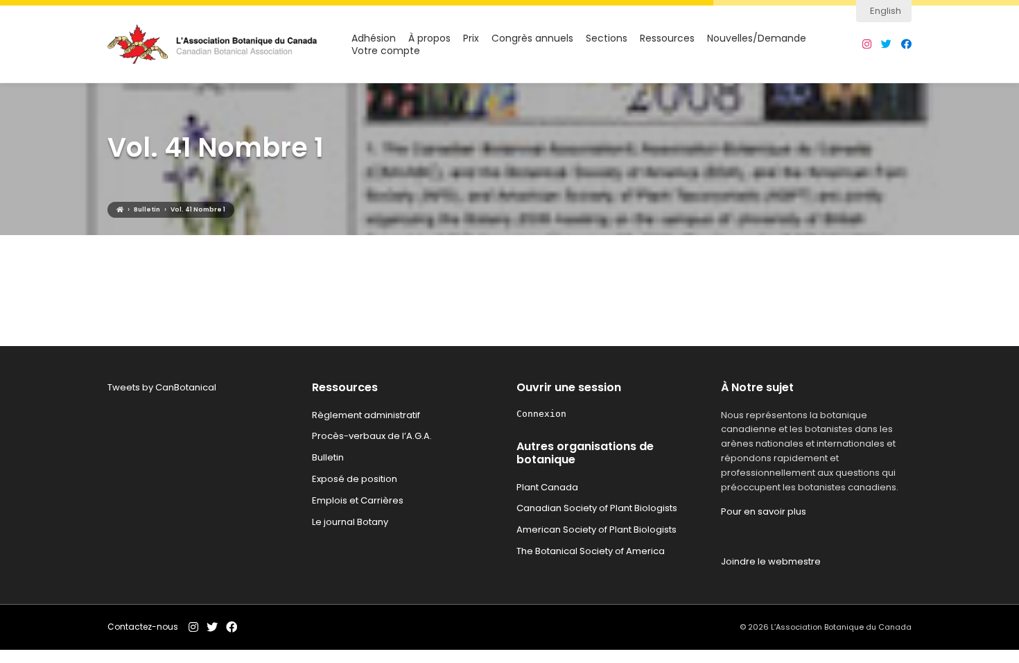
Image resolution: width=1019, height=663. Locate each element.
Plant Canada (547, 487)
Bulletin (328, 457)
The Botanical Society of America (590, 551)
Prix (471, 38)
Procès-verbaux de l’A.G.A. (372, 435)
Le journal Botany (350, 521)
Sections (606, 38)
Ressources (667, 38)
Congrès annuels (532, 38)
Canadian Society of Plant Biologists (596, 508)
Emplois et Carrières (357, 500)
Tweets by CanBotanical (161, 387)
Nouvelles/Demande (756, 38)
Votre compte (385, 51)
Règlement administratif (366, 415)
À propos (429, 38)
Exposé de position (354, 478)
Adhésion (373, 38)
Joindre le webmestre (771, 561)
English (885, 10)
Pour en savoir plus (763, 511)
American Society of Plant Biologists (596, 529)
